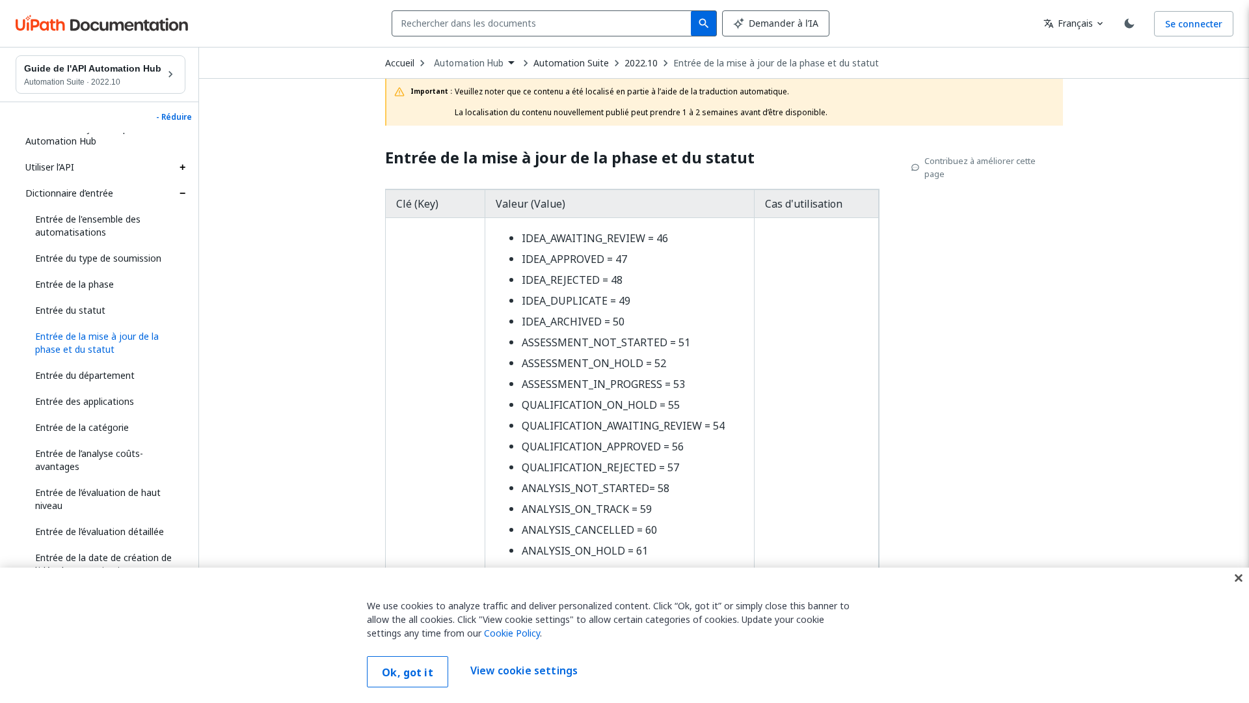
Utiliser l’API (49, 167)
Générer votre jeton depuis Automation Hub (82, 134)
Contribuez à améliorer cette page (980, 167)
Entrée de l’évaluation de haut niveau (98, 499)
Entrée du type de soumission (98, 258)
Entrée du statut (70, 310)
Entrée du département (85, 375)
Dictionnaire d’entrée (69, 193)
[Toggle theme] (1129, 23)
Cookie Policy (512, 633)
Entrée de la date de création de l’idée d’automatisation (103, 564)
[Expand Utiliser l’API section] (182, 167)
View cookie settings (524, 670)
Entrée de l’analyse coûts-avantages (89, 460)
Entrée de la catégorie (82, 427)
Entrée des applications (84, 401)
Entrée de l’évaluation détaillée (99, 531)
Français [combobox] (1068, 23)
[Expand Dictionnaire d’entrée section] (182, 193)
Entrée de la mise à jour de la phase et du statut (776, 63)
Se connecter (1193, 24)
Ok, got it (407, 672)
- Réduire (174, 117)
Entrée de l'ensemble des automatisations (88, 225)
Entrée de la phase (74, 284)
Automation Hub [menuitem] (469, 63)
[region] (624, 635)
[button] (105, 343)
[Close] (1238, 578)
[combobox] (544, 23)
